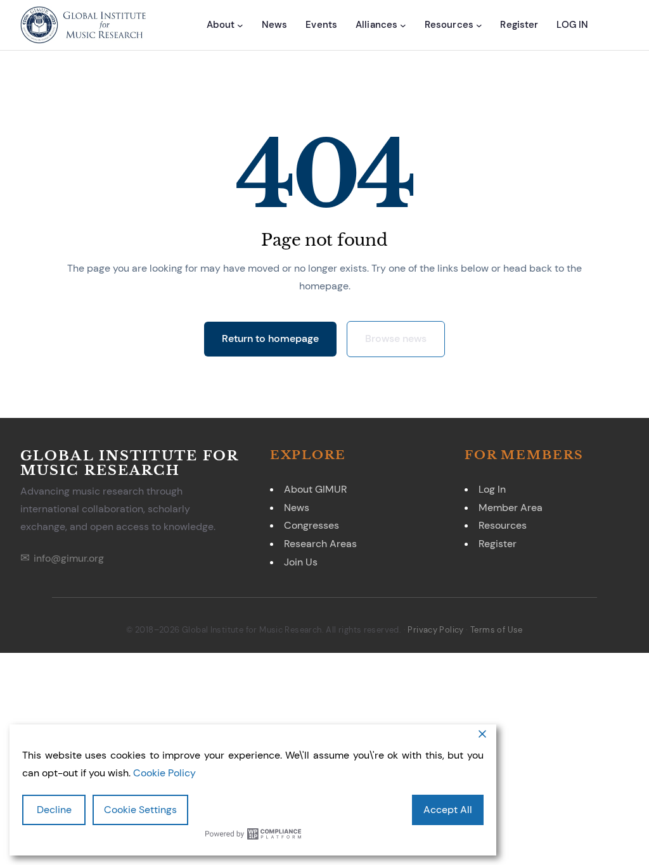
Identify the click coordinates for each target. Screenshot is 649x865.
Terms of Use (496, 629)
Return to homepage (270, 338)
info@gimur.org (69, 558)
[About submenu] (240, 25)
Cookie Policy (164, 773)
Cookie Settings (140, 809)
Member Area (511, 507)
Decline (54, 809)
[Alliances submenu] (403, 25)
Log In (492, 489)
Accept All (447, 809)
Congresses (311, 525)
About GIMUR (315, 489)
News (296, 507)
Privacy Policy (435, 629)
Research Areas (320, 543)
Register (498, 543)
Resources (503, 525)
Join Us (301, 562)
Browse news (396, 338)
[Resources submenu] (479, 25)
